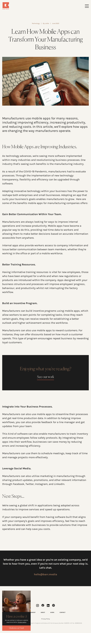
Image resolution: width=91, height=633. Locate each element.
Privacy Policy (45, 619)
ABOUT (43, 612)
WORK (52, 612)
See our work (45, 377)
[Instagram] (37, 605)
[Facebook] (43, 605)
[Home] (24, 5)
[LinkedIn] (48, 605)
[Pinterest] (53, 605)
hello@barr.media (45, 574)
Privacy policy (22, 622)
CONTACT (62, 612)
